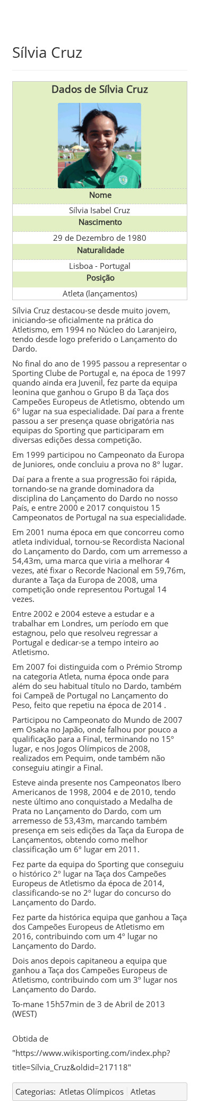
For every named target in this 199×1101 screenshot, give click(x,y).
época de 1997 (159, 373)
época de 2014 (135, 705)
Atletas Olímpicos (91, 1091)
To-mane (28, 1004)
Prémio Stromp (154, 666)
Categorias (34, 1091)
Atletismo (29, 329)
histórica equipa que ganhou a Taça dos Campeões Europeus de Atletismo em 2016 (99, 926)
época (118, 676)
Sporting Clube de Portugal (61, 373)
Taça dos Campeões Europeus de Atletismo (89, 975)
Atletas (143, 1091)
